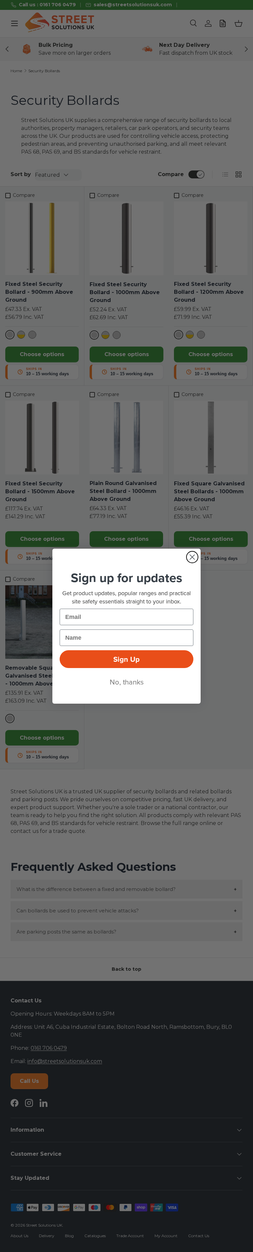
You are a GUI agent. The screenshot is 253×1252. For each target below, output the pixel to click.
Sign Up (126, 659)
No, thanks (127, 682)
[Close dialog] (192, 557)
